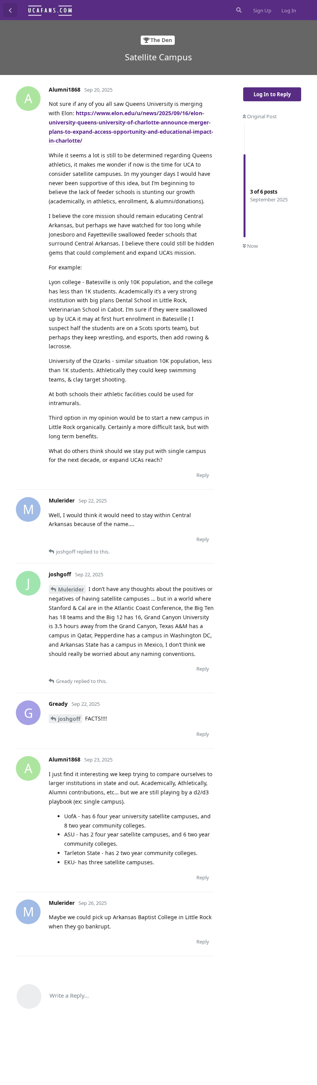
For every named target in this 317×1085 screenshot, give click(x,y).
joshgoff (69, 718)
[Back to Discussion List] (10, 10)
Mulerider (71, 589)
